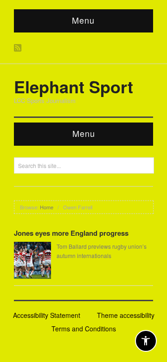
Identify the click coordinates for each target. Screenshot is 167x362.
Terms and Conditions (83, 328)
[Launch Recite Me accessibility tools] (146, 341)
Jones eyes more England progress (71, 233)
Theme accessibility (125, 315)
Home (46, 207)
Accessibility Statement (46, 315)
